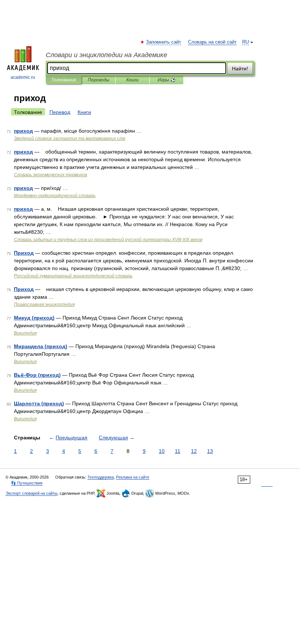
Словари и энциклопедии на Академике (106, 55)
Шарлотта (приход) (39, 403)
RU (245, 42)
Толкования (63, 79)
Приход (24, 253)
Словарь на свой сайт (212, 42)
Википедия (25, 333)
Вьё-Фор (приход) (37, 375)
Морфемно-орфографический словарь (54, 195)
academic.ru (23, 77)
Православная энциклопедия (44, 304)
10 (162, 451)
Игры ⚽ (167, 79)
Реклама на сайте (132, 477)
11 (177, 451)
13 (210, 451)
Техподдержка (100, 477)
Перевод (59, 112)
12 (194, 451)
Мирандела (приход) (40, 346)
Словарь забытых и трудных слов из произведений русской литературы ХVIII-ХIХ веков (108, 239)
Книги (132, 79)
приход (23, 131)
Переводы (98, 79)
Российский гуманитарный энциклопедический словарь (73, 276)
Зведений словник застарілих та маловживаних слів (69, 138)
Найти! (240, 68)
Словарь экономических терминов (50, 174)
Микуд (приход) (34, 318)
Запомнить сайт (164, 42)
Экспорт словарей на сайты (31, 493)
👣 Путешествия (26, 483)
